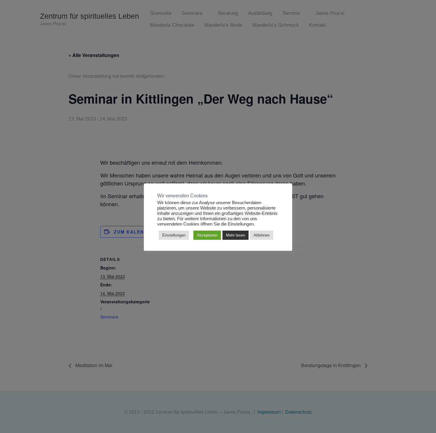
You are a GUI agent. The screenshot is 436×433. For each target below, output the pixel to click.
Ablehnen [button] (262, 235)
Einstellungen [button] (173, 235)
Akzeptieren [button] (207, 235)
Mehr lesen (235, 235)
